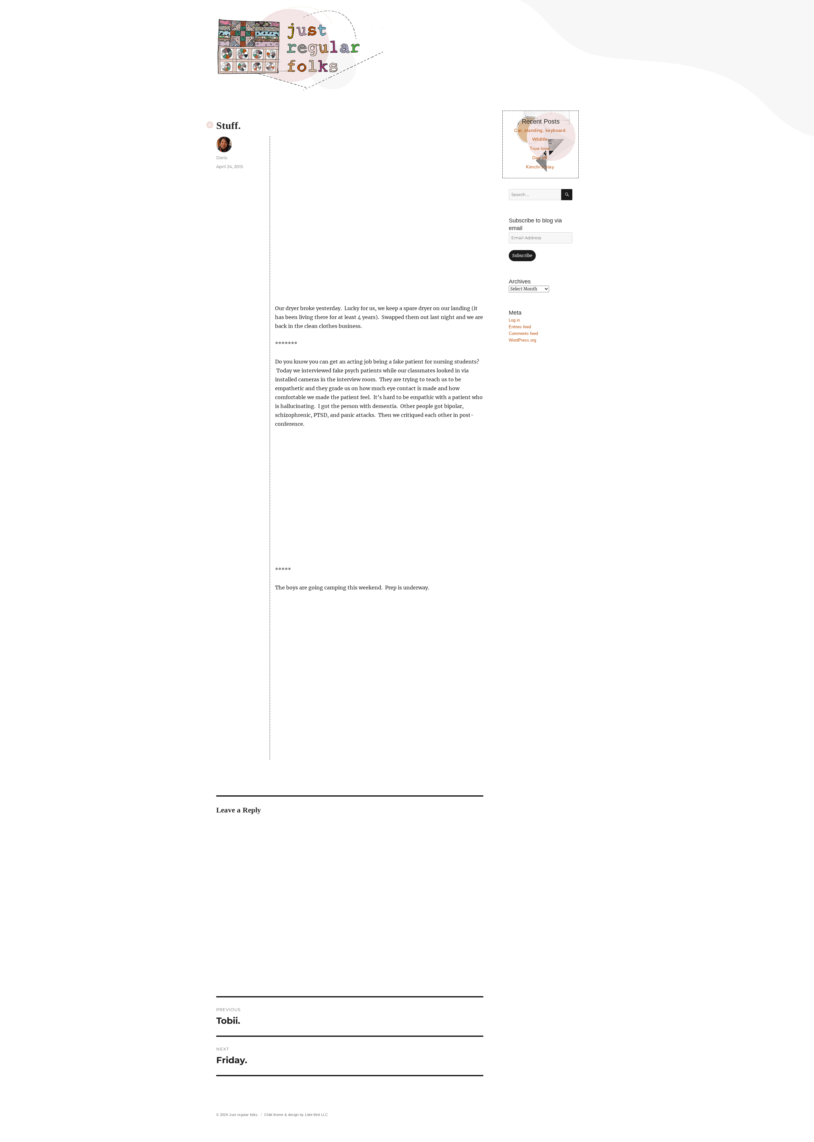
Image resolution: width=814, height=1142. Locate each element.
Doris (221, 157)
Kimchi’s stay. (540, 166)
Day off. (540, 157)
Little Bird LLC (316, 1115)
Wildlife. (540, 139)
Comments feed (523, 333)
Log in (514, 320)
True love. (540, 148)
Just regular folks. (244, 1115)
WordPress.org (522, 340)
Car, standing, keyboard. (540, 130)
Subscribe (522, 255)
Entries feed (520, 326)
